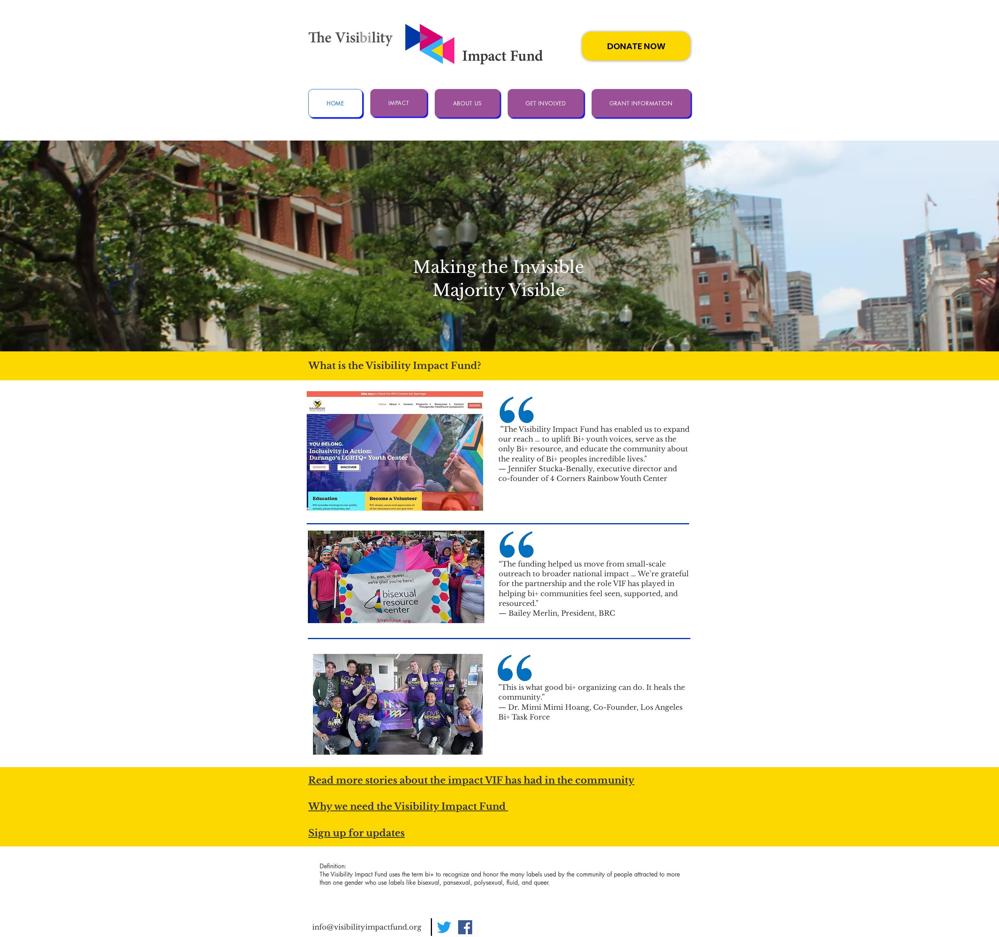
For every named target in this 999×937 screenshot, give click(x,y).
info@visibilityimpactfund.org (366, 927)
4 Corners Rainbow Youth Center (608, 478)
